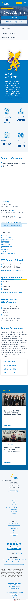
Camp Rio (14, 504)
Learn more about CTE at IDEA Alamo (12, 270)
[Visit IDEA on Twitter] (14, 544)
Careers (14, 506)
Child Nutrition (5, 242)
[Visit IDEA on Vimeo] (20, 544)
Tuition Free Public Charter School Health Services (14, 559)
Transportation (5, 248)
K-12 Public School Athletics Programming (14, 564)
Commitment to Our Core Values (14, 507)
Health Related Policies (14, 586)
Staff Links (14, 513)
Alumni (14, 500)
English (18, 599)
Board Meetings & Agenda (14, 583)
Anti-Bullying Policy (14, 594)
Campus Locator (14, 528)
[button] (25, 3)
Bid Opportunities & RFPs (14, 525)
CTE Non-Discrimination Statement (14, 592)
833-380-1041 (19, 553)
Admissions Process (6, 237)
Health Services (5, 244)
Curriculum (4, 235)
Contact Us (14, 509)
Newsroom (14, 511)
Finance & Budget (14, 584)
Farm (14, 532)
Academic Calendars (6, 239)
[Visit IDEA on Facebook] (8, 544)
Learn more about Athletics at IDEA (11, 292)
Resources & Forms (6, 246)
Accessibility (14, 597)
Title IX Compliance (14, 588)
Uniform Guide (5, 249)
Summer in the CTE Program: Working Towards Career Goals (12, 413)
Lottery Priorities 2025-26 (8, 253)
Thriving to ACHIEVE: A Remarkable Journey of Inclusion (12, 449)
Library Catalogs (14, 534)
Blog (14, 527)
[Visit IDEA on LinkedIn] (17, 544)
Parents (14, 535)
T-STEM (3, 251)
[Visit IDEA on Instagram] (11, 544)
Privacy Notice (14, 595)
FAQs (14, 530)
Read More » (7, 425)
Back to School (5, 241)
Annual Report (14, 502)
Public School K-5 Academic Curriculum (14, 561)
